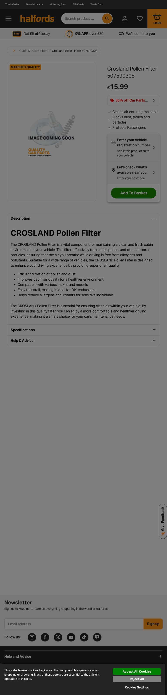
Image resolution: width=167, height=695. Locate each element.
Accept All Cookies (137, 671)
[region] (82, 679)
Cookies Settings (137, 687)
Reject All (137, 679)
